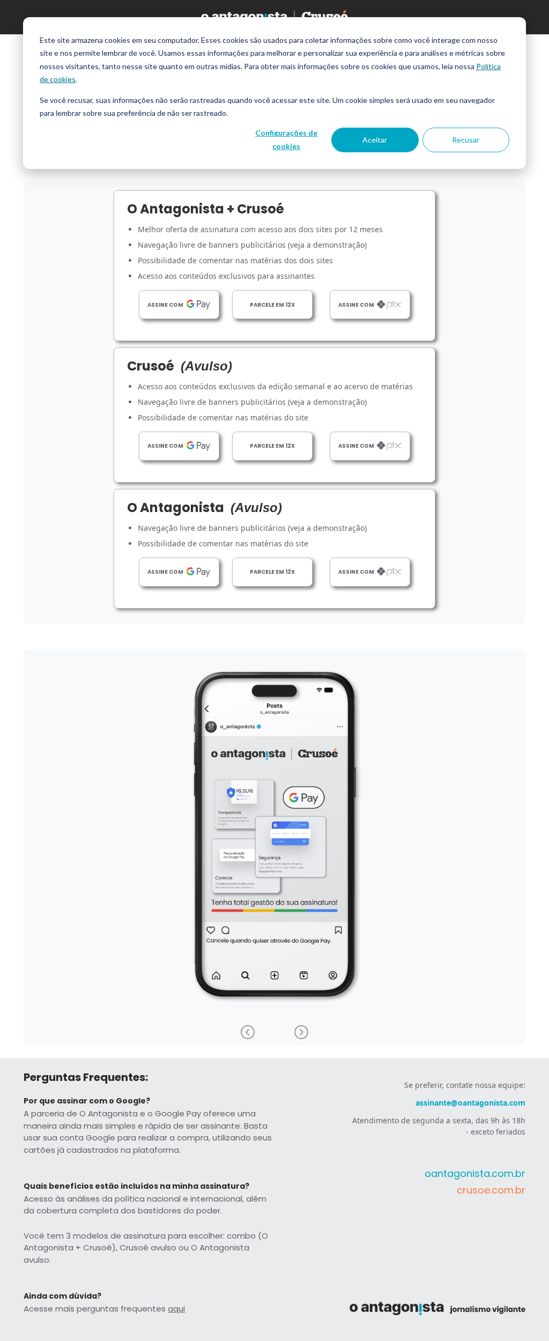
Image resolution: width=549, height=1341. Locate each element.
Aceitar (374, 139)
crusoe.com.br (491, 1190)
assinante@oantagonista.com (470, 1103)
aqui (176, 1308)
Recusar (465, 139)
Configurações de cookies (286, 139)
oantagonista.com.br (475, 1173)
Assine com (165, 305)
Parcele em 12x (272, 305)
